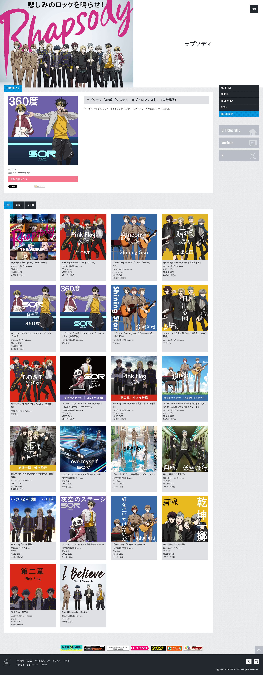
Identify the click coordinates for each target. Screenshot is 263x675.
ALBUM (31, 205)
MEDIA (224, 107)
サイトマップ (32, 665)
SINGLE (19, 205)
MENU (254, 9)
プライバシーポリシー (62, 661)
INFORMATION (227, 101)
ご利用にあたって (42, 661)
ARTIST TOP (226, 88)
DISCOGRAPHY (227, 114)
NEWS (29, 661)
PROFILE (224, 94)
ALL (8, 205)
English (44, 665)
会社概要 (20, 661)
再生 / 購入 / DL (19, 179)
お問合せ (20, 665)
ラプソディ (198, 44)
